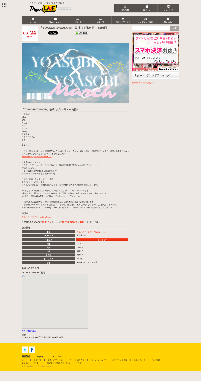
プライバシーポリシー (31, 362)
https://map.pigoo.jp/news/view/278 (37, 156)
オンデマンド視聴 (119, 360)
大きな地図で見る (29, 330)
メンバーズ (168, 9)
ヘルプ (79, 362)
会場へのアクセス (55, 360)
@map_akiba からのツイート (144, 82)
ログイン (147, 9)
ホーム (24, 360)
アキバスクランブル (85, 231)
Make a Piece (100, 231)
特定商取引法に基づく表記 (58, 362)
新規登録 (125, 9)
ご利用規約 (156, 360)
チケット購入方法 (76, 360)
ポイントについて (98, 360)
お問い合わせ (139, 360)
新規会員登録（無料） (74, 222)
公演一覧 (37, 360)
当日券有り (102, 239)
